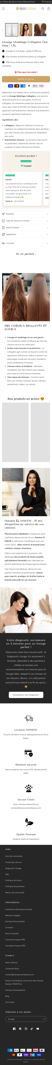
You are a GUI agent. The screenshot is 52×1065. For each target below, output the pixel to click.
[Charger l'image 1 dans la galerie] (11, 29)
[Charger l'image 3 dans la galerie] (40, 29)
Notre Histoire (11, 962)
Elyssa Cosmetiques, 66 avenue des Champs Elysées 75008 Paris (24, 982)
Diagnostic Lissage (13, 868)
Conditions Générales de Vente (18, 909)
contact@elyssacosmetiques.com (19, 974)
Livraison (9, 927)
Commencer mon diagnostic (26, 694)
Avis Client (10, 1002)
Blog (7, 996)
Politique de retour (13, 880)
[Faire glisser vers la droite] (49, 30)
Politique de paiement (15, 886)
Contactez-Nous (12, 968)
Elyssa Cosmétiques (17, 1059)
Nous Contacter (12, 933)
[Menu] (3, 9)
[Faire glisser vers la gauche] (2, 30)
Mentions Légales (12, 915)
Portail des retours (13, 862)
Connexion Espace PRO (15, 939)
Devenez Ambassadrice (15, 990)
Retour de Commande (14, 892)
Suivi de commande (13, 856)
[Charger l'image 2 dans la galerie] (25, 29)
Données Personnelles (15, 921)
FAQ (7, 874)
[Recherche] (43, 9)
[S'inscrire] (44, 1019)
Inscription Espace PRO (15, 945)
